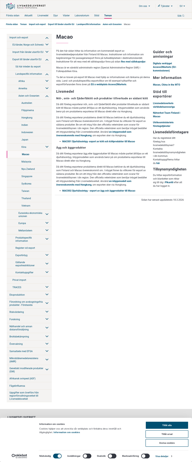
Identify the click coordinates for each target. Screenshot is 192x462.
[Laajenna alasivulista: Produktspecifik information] (47, 239)
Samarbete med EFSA (21, 351)
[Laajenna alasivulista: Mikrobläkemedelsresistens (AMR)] (47, 360)
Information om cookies (67, 432)
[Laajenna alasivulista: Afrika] (47, 81)
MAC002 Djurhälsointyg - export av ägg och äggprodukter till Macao (98, 190)
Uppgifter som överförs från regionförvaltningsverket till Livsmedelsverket (24, 395)
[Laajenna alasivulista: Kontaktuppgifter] (47, 272)
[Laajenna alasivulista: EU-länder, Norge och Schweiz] (47, 45)
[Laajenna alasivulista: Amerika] (47, 88)
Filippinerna (27, 110)
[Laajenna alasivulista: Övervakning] (47, 344)
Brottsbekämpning (19, 336)
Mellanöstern (25, 230)
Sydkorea (26, 183)
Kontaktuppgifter (24, 272)
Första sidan (12, 15)
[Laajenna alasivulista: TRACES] (47, 287)
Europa (22, 223)
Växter (66, 15)
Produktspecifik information (23, 239)
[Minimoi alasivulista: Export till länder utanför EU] (47, 59)
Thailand (26, 198)
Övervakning (16, 343)
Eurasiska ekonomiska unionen (30, 215)
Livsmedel (43, 15)
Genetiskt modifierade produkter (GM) (26, 370)
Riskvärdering (16, 312)
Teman (108, 15)
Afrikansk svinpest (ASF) (22, 378)
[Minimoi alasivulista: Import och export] (47, 37)
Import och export (37, 24)
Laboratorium (82, 15)
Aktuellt (28, 15)
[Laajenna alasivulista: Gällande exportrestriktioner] (47, 264)
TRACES (16, 287)
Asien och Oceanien (112, 24)
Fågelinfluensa (17, 385)
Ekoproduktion (17, 294)
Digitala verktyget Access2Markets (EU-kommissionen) (165, 67)
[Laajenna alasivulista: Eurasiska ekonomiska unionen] (47, 214)
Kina (23, 147)
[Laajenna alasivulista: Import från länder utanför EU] (47, 52)
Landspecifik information (88, 24)
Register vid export (25, 247)
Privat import (19, 280)
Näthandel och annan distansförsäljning (20, 328)
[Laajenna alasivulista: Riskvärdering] (47, 312)
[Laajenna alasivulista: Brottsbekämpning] (47, 336)
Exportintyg (21, 255)
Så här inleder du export (27, 66)
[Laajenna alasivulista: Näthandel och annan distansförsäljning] (47, 328)
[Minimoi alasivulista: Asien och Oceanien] (47, 96)
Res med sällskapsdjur (133, 61)
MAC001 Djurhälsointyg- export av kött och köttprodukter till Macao (98, 141)
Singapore (26, 176)
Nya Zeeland (28, 169)
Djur (55, 15)
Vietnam (25, 205)
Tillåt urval (167, 434)
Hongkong (26, 117)
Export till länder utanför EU (61, 24)
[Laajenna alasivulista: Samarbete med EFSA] (47, 351)
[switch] (87, 456)
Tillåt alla (167, 425)
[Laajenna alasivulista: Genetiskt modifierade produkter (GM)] (47, 370)
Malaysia (26, 161)
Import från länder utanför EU (27, 52)
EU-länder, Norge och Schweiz (28, 44)
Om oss (143, 6)
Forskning (14, 319)
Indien (24, 125)
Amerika (22, 88)
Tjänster (165, 6)
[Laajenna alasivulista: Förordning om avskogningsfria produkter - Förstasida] (47, 303)
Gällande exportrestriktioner (24, 264)
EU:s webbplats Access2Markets (108, 84)
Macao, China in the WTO (166, 84)
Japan (24, 139)
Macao (25, 154)
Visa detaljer (161, 456)
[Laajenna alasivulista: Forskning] (47, 319)
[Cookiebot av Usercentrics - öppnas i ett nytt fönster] (19, 456)
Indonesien (27, 132)
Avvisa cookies (167, 443)
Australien (26, 103)
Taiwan (25, 191)
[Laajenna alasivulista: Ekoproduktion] (47, 295)
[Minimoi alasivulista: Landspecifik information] (47, 74)
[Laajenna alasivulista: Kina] (47, 147)
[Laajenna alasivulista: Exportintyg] (47, 255)
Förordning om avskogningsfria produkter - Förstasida (26, 303)
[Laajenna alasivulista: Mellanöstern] (47, 230)
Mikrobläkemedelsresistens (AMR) (23, 360)
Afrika (21, 81)
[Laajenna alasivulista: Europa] (47, 223)
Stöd (96, 15)
